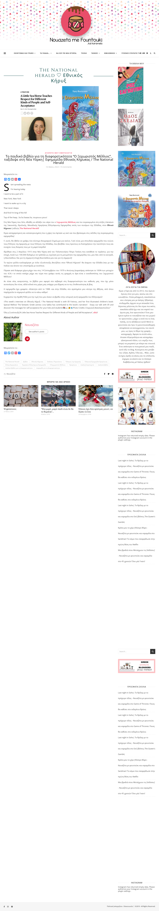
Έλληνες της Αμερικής (73, 362)
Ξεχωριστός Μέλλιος (66, 222)
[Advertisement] (136, 606)
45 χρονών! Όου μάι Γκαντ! (133, 561)
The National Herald (29, 228)
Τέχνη (84, 53)
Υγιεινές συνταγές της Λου (133, 53)
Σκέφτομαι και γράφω (24, 53)
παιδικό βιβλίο (103, 365)
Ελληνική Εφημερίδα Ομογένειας (96, 362)
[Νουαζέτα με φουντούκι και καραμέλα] (79, 25)
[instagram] (144, 53)
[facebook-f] (140, 53)
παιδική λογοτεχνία (87, 365)
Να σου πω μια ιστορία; (66, 53)
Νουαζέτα (32, 325)
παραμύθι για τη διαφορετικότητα (48, 368)
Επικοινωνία (128, 906)
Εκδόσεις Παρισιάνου (54, 362)
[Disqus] (58, 454)
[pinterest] (147, 53)
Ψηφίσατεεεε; (10, 409)
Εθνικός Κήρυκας (37, 362)
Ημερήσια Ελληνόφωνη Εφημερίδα (34, 365)
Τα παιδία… (45, 53)
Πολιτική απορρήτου (115, 906)
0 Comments (66, 167)
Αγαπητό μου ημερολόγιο (58, 153)
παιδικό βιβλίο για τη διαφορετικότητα (18, 368)
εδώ (95, 312)
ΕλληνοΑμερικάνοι (11, 365)
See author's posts (36, 331)
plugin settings (124, 440)
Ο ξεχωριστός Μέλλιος (57, 365)
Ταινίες (94, 53)
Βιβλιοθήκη (109, 53)
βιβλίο (25, 362)
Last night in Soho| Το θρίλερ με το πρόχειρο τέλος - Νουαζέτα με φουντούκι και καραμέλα (136, 466)
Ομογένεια (73, 365)
